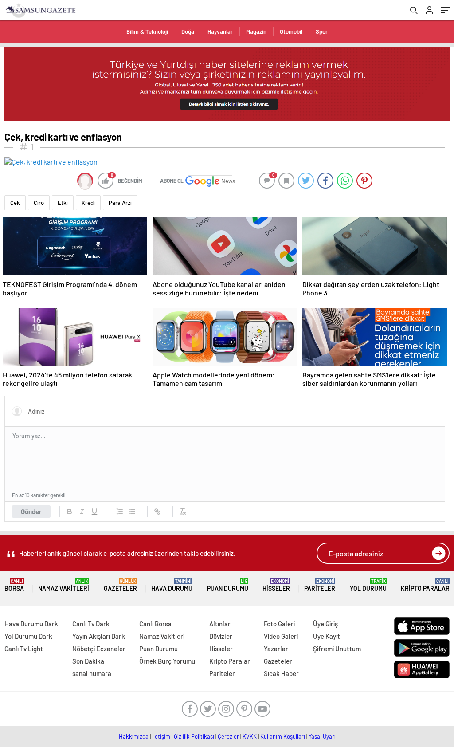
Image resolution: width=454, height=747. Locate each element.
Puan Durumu (227, 585)
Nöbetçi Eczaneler (98, 649)
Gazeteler (120, 585)
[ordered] (120, 511)
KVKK (250, 736)
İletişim (161, 736)
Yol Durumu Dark (28, 636)
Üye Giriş (325, 624)
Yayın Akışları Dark (98, 636)
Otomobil (291, 31)
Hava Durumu (171, 585)
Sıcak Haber (281, 673)
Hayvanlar (220, 31)
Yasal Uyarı (322, 736)
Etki (63, 202)
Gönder (31, 511)
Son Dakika (88, 661)
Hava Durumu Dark (31, 624)
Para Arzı (120, 202)
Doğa (187, 31)
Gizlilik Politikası (194, 736)
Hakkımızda (134, 736)
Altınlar (220, 624)
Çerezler (228, 736)
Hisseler (276, 585)
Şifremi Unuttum (337, 649)
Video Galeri (281, 636)
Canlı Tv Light (23, 649)
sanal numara (91, 673)
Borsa (14, 585)
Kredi (88, 202)
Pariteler (319, 585)
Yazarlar (276, 649)
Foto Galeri (279, 624)
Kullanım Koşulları (282, 736)
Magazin (256, 31)
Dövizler (220, 636)
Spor (322, 31)
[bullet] (132, 511)
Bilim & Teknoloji (147, 31)
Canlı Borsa (155, 624)
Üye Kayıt (326, 636)
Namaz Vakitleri (63, 585)
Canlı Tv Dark (91, 624)
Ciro (39, 202)
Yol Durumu (368, 585)
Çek (15, 202)
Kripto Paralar (425, 585)
